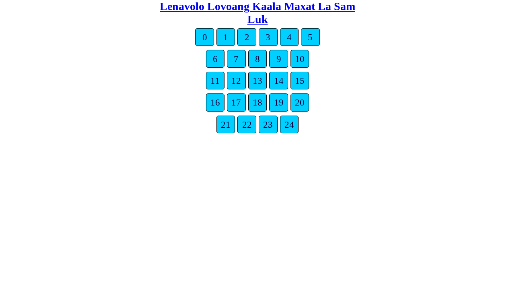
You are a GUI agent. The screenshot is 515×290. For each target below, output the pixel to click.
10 (300, 59)
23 (268, 124)
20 (300, 102)
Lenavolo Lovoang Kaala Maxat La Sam (257, 6)
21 (226, 124)
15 (300, 80)
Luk (257, 19)
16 (215, 102)
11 (215, 80)
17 (236, 102)
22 (247, 124)
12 (236, 80)
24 (289, 124)
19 (279, 102)
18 (257, 102)
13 (257, 80)
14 (279, 80)
